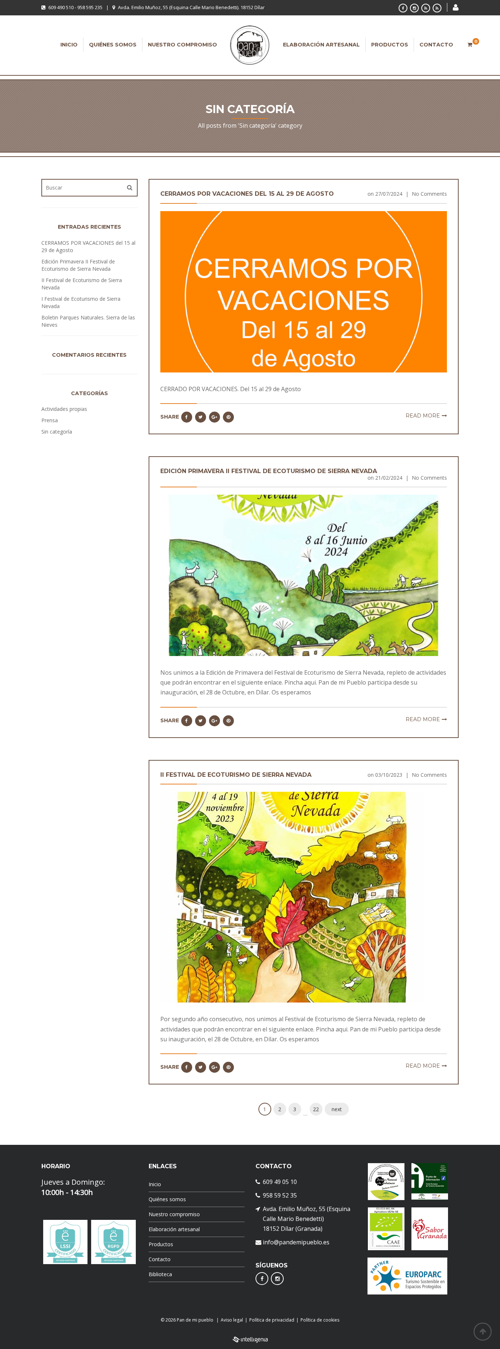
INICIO (69, 44)
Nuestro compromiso (174, 1214)
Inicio (155, 1184)
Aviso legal (232, 1320)
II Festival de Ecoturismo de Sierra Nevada (235, 774)
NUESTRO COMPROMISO (182, 44)
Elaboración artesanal (174, 1229)
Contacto (160, 1259)
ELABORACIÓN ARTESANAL (321, 44)
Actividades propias (64, 408)
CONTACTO (436, 44)
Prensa (49, 420)
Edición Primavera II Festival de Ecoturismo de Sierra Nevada (268, 471)
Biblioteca (160, 1274)
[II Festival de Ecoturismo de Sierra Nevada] (292, 896)
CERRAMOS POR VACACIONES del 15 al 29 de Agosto (247, 193)
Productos (161, 1244)
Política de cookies (320, 1320)
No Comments (429, 193)
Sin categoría (56, 431)
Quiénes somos (167, 1199)
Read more (423, 415)
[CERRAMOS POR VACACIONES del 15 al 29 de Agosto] (303, 291)
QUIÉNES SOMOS (113, 44)
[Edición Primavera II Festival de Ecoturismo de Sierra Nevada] (303, 574)
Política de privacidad (271, 1320)
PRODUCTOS (389, 44)
